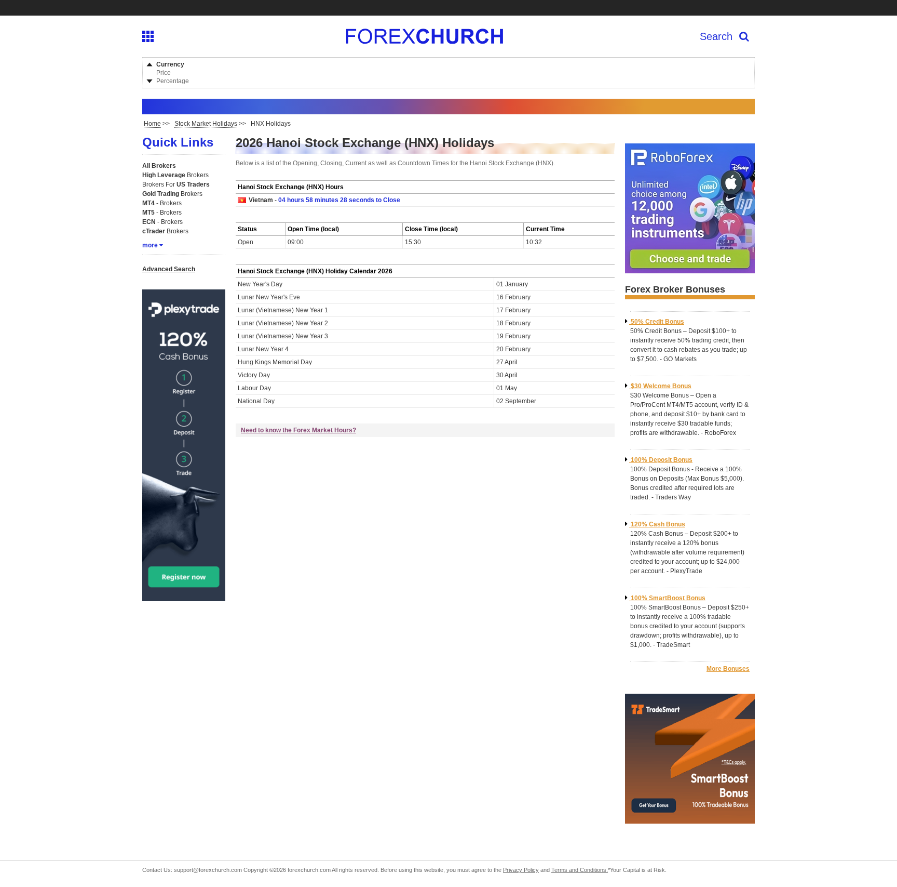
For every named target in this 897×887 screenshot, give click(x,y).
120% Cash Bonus (658, 524)
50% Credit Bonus (657, 321)
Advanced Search (168, 269)
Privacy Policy (521, 870)
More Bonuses (728, 668)
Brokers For (176, 184)
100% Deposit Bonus (661, 460)
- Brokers (162, 203)
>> (157, 123)
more (150, 245)
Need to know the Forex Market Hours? (298, 430)
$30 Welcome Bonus (661, 386)
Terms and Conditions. (579, 870)
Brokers (175, 175)
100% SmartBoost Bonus (668, 598)
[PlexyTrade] (183, 597)
